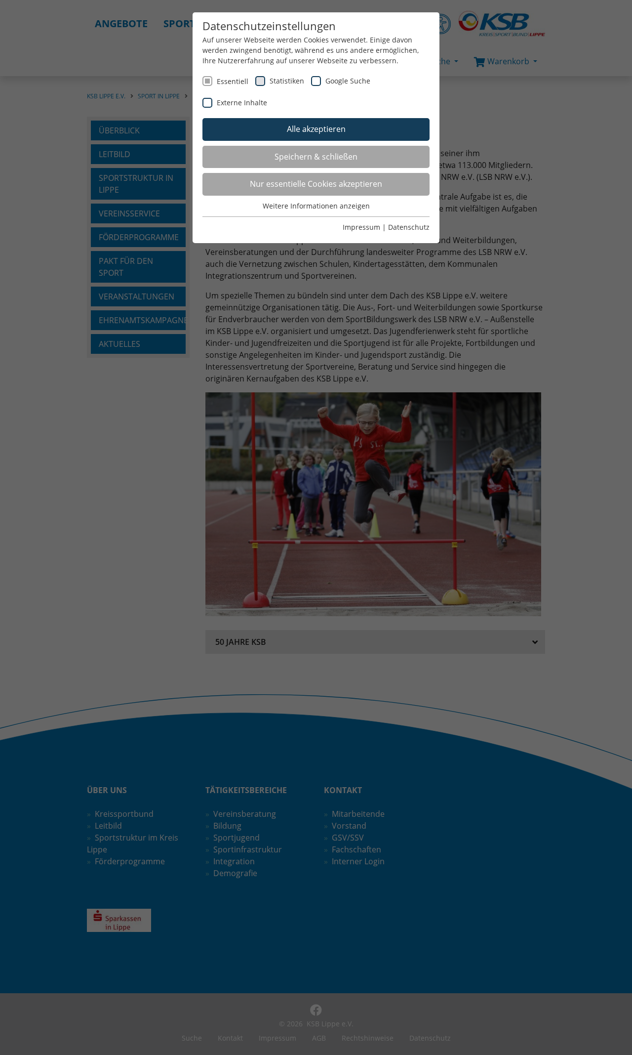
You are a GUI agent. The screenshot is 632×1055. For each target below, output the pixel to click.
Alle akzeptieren (316, 129)
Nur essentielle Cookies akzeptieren (316, 183)
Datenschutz (409, 227)
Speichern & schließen (316, 156)
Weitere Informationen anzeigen (316, 206)
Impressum (361, 227)
